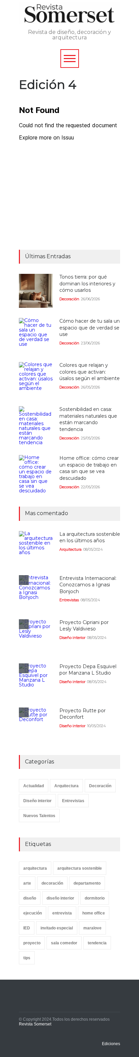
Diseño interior (72, 637)
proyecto (31, 943)
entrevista (62, 913)
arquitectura (35, 868)
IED (26, 928)
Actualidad (33, 786)
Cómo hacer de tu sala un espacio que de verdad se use (89, 327)
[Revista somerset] (69, 16)
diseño (29, 898)
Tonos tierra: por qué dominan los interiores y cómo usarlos (87, 283)
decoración (52, 883)
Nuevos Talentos (39, 815)
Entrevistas (69, 600)
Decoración (69, 299)
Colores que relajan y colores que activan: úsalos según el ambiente (89, 371)
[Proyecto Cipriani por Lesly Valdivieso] (36, 636)
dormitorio (95, 898)
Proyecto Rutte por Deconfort (82, 713)
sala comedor (64, 943)
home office (93, 913)
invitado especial (56, 928)
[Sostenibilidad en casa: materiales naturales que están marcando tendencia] (36, 425)
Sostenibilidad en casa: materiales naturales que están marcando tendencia (88, 419)
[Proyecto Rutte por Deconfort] (36, 724)
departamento (87, 883)
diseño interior (60, 898)
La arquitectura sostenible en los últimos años (89, 537)
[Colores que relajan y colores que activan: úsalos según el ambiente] (36, 379)
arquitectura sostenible (79, 868)
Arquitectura (70, 549)
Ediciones (111, 1043)
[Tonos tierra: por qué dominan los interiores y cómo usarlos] (36, 291)
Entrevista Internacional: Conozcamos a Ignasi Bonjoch (87, 584)
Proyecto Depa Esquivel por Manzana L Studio (87, 669)
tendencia (97, 943)
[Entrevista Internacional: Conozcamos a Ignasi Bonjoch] (36, 592)
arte (27, 883)
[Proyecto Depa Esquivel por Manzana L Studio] (36, 680)
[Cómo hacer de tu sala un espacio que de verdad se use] (36, 335)
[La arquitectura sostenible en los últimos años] (36, 548)
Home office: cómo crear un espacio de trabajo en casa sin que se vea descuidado (89, 468)
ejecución (32, 913)
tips (26, 958)
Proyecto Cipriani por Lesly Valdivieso (84, 625)
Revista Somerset (35, 1024)
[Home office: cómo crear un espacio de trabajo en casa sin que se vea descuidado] (36, 474)
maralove (92, 928)
